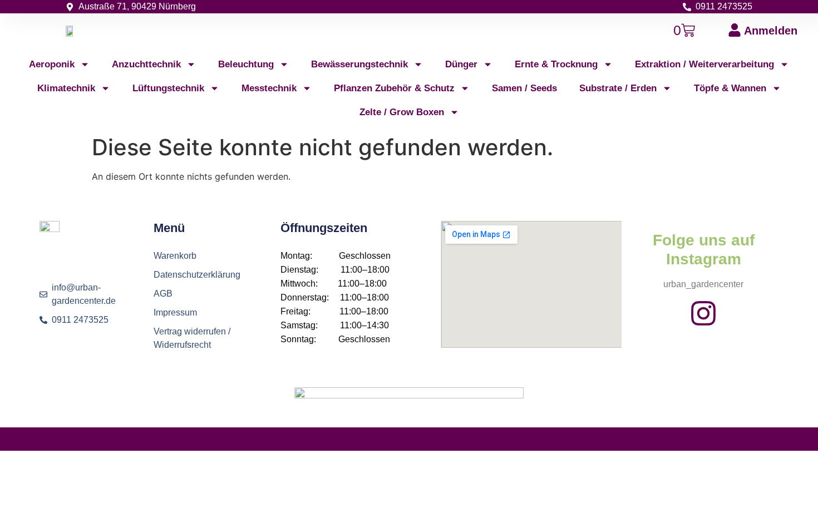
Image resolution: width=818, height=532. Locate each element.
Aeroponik (52, 64)
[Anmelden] (734, 30)
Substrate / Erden (618, 88)
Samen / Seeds (524, 88)
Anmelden (770, 30)
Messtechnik (269, 88)
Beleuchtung (246, 64)
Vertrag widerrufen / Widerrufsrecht (192, 338)
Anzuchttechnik (146, 64)
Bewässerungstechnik (359, 64)
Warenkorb (175, 255)
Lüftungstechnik (168, 88)
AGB (163, 293)
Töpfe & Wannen (730, 88)
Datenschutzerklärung (197, 274)
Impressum (175, 312)
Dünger (461, 64)
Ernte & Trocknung (556, 64)
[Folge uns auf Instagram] (703, 313)
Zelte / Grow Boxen (401, 112)
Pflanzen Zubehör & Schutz (394, 88)
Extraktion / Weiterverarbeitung (704, 64)
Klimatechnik (66, 88)
